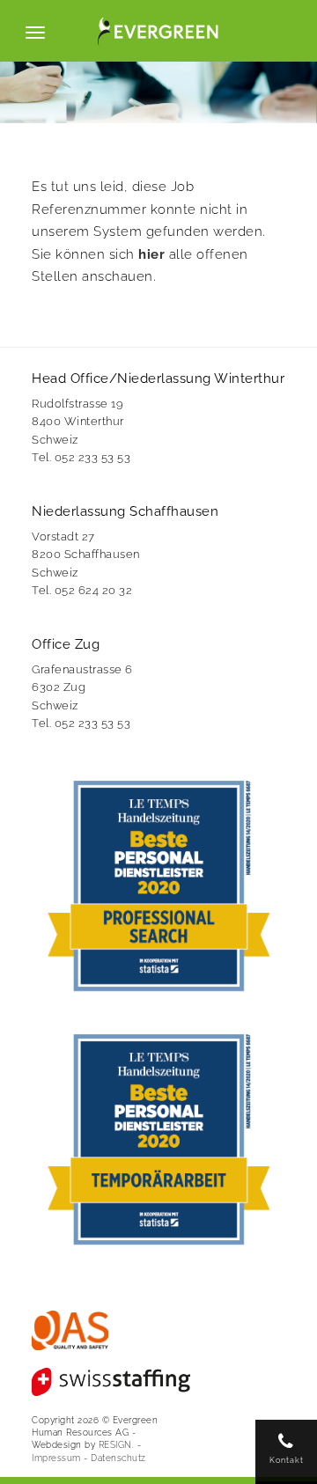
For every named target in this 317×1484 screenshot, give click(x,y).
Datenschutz (118, 1457)
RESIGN (115, 1444)
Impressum (56, 1457)
